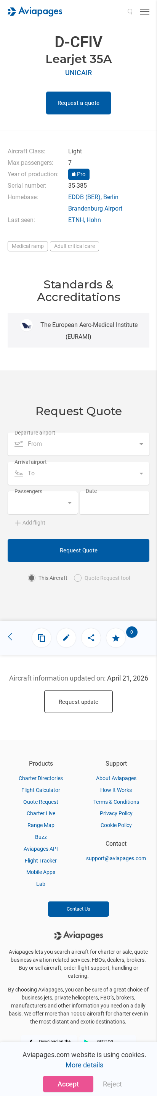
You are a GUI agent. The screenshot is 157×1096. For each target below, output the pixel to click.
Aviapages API (41, 849)
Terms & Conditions (116, 802)
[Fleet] (41, 637)
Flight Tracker (41, 861)
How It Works (116, 790)
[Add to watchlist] (115, 637)
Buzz (41, 837)
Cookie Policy (116, 825)
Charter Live (41, 813)
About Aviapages (116, 778)
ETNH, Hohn (84, 220)
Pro (80, 174)
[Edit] (66, 637)
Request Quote (79, 550)
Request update (78, 701)
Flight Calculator (40, 790)
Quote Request (40, 802)
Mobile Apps (40, 872)
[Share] (91, 637)
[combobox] (78, 444)
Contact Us (78, 909)
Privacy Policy (116, 813)
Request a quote (78, 103)
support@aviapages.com (116, 858)
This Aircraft (52, 578)
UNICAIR (78, 73)
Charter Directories (41, 778)
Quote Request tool (107, 578)
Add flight (33, 523)
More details (84, 1065)
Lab (40, 884)
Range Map (40, 825)
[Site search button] (130, 11)
